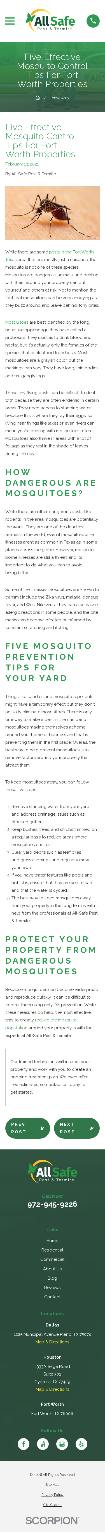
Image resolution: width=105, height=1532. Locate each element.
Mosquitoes (16, 322)
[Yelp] (81, 1444)
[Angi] (43, 1444)
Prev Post (19, 1128)
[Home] (51, 20)
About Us (52, 1268)
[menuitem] (52, 1485)
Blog (52, 1278)
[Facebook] (23, 1444)
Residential (52, 1250)
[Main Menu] (10, 21)
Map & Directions (52, 1342)
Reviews (52, 1287)
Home (52, 1240)
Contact (52, 1296)
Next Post (67, 1128)
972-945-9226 (52, 1204)
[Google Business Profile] (62, 1444)
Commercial (52, 1259)
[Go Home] (38, 98)
